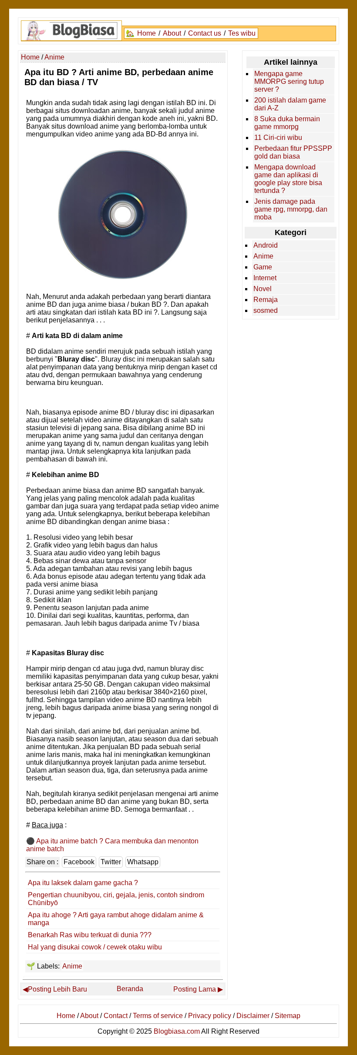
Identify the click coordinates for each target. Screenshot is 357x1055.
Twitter (111, 862)
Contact (116, 1015)
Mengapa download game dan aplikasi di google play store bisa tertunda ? (288, 178)
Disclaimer (252, 1015)
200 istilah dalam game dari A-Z (290, 104)
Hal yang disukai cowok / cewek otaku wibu (95, 947)
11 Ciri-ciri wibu (278, 137)
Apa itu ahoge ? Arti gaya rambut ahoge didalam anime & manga (116, 918)
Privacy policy (209, 1015)
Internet (264, 278)
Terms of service (158, 1015)
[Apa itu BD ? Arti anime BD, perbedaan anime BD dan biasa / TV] (122, 280)
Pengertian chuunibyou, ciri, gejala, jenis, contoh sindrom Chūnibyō (116, 898)
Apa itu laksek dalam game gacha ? (83, 882)
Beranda (130, 988)
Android (265, 245)
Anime (72, 966)
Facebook (79, 862)
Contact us (204, 33)
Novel (262, 288)
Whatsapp (142, 862)
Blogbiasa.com (177, 1031)
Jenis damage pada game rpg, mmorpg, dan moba (290, 209)
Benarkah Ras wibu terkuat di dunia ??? (90, 935)
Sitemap (287, 1015)
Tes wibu (242, 33)
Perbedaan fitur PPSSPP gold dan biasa (293, 152)
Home (146, 33)
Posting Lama (194, 989)
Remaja (265, 299)
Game (262, 267)
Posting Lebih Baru (57, 989)
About (172, 33)
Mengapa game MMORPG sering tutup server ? (289, 81)
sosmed (265, 310)
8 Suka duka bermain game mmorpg (287, 122)
